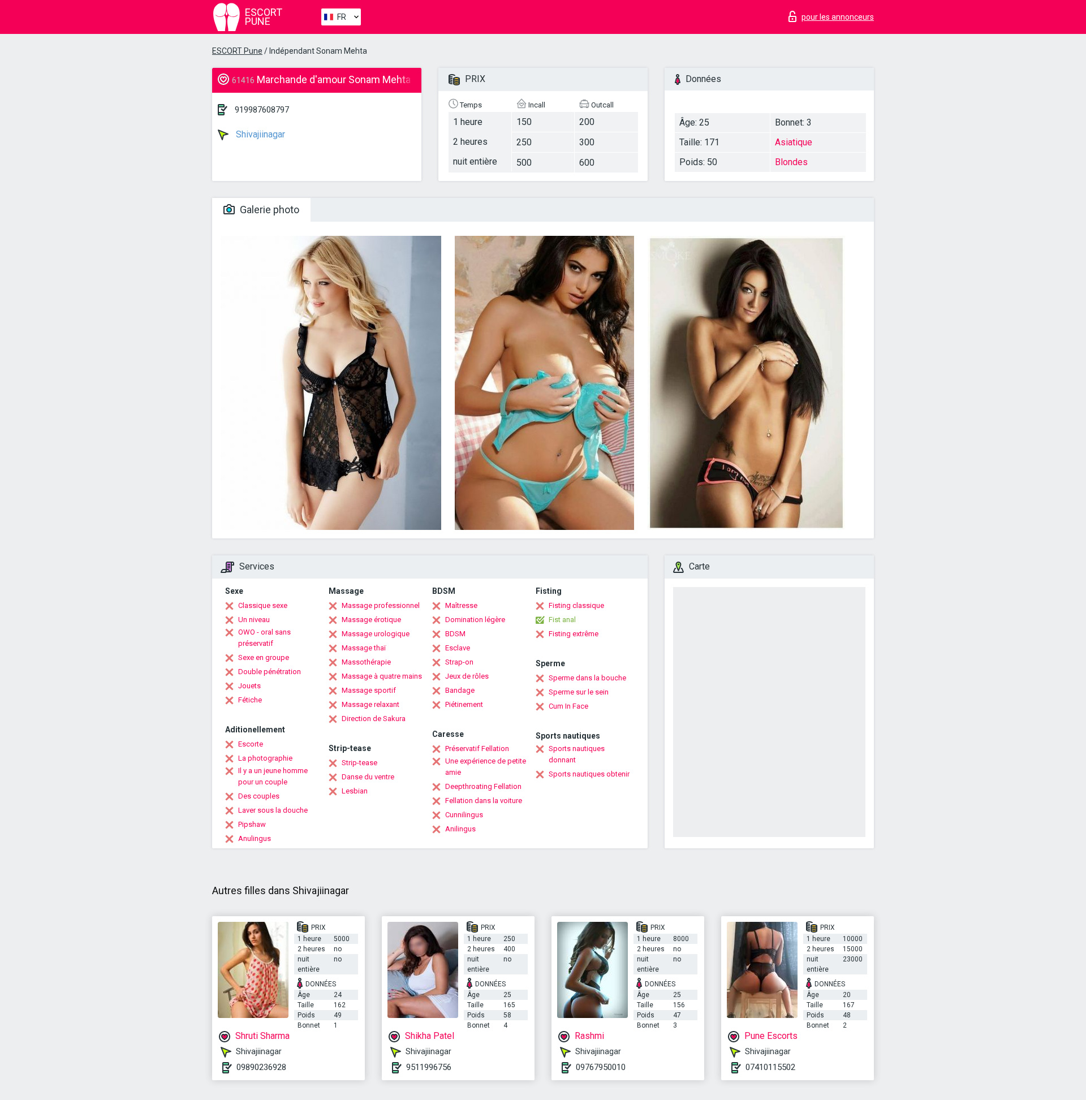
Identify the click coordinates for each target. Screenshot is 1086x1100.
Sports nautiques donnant (577, 754)
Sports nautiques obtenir (589, 774)
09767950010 (601, 1067)
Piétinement (464, 704)
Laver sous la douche (273, 810)
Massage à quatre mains (382, 676)
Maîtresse (461, 605)
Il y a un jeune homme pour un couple (273, 776)
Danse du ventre (368, 777)
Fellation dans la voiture (483, 800)
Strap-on (459, 662)
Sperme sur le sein (579, 692)
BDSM (455, 633)
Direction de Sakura (374, 718)
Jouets (249, 685)
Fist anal (562, 619)
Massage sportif (369, 690)
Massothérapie (366, 662)
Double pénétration (269, 671)
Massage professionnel (381, 605)
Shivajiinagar (259, 134)
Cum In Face (568, 706)
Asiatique (793, 142)
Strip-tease (359, 762)
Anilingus (460, 829)
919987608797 (262, 110)
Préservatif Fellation (477, 748)
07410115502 (770, 1067)
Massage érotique (371, 619)
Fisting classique (576, 605)
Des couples (258, 796)
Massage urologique (376, 633)
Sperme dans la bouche (587, 678)
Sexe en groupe (263, 657)
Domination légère (475, 619)
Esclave (457, 648)
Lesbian (355, 791)
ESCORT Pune (237, 50)
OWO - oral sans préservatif (264, 638)
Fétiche (250, 700)
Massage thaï (364, 648)
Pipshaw (252, 824)
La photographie (265, 758)
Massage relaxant (370, 704)
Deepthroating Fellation (483, 786)
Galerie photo (268, 209)
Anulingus (254, 838)
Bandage (460, 690)
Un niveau (254, 619)
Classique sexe (262, 605)
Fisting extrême (573, 633)
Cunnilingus (464, 814)
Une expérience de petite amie (485, 767)
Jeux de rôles (467, 676)
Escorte (250, 744)
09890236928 (261, 1067)
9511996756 (428, 1067)
